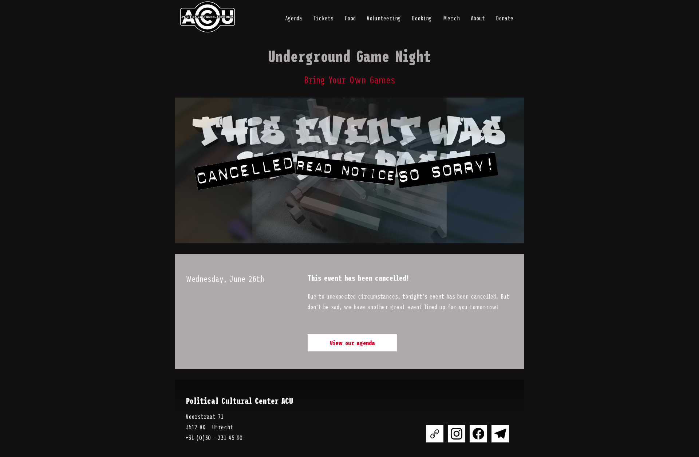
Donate (504, 18)
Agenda (293, 18)
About (478, 18)
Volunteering (384, 18)
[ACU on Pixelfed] (434, 433)
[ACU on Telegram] (500, 433)
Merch (451, 18)
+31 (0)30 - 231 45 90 (214, 437)
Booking (422, 18)
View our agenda (352, 343)
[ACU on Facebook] (478, 433)
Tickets (323, 18)
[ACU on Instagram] (456, 433)
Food (350, 18)
